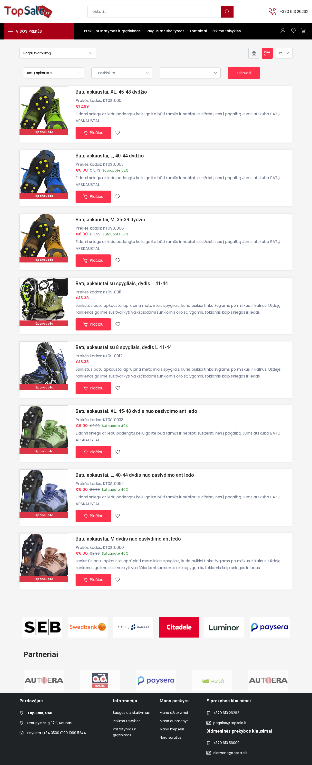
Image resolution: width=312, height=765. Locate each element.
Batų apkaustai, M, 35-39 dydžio (110, 220)
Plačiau (96, 133)
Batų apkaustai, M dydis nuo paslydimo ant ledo (128, 539)
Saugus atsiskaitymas (165, 31)
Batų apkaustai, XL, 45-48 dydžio (111, 92)
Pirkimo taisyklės (226, 31)
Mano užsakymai (174, 712)
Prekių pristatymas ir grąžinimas (112, 31)
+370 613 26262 (294, 11)
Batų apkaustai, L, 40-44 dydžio (110, 156)
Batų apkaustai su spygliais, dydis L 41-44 (122, 283)
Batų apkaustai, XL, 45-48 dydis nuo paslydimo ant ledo (136, 411)
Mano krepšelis (172, 729)
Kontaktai (198, 31)
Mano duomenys (174, 720)
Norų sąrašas (170, 737)
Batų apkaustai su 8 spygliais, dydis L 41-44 (124, 347)
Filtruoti (244, 73)
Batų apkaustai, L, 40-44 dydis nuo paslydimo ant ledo (135, 475)
